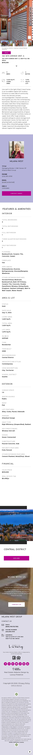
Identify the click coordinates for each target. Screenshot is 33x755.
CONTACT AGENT (16, 193)
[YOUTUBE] (16, 663)
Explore (16, 558)
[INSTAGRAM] (9, 663)
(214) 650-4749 (7, 176)
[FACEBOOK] (5, 663)
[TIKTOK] (20, 663)
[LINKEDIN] (12, 663)
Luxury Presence (16, 675)
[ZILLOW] (27, 663)
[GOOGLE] (23, 663)
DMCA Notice (16, 686)
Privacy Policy (24, 683)
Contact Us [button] (16, 604)
